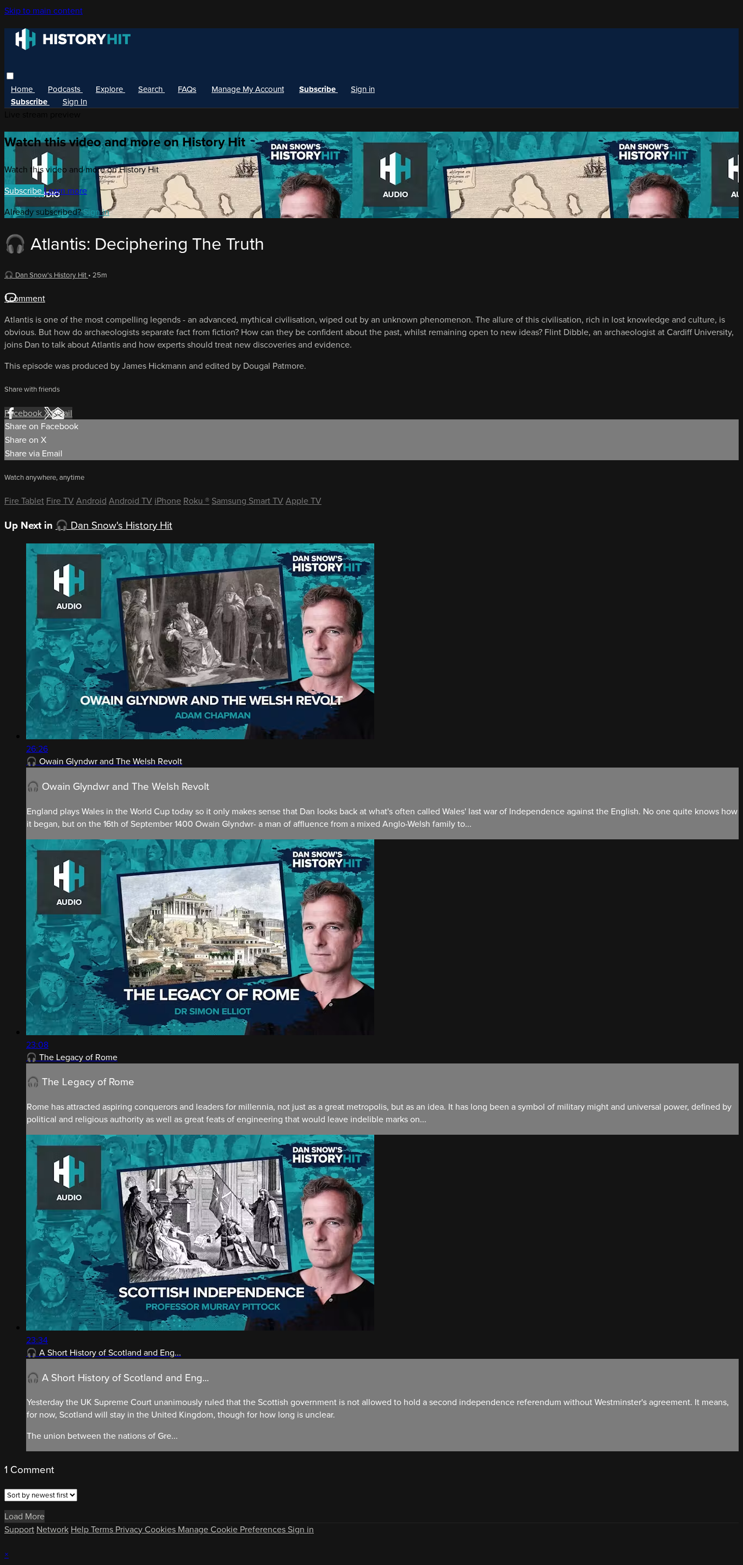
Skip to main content (43, 10)
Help (81, 1529)
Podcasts (65, 89)
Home (23, 89)
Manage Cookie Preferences (233, 1529)
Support (19, 1529)
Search (151, 89)
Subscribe (24, 190)
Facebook (24, 413)
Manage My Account (248, 89)
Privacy (130, 1529)
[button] (10, 75)
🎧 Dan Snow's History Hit (46, 275)
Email (62, 413)
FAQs (187, 89)
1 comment (24, 298)
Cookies (161, 1529)
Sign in (363, 89)
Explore (110, 89)
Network (52, 1529)
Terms (103, 1529)
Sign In (75, 102)
